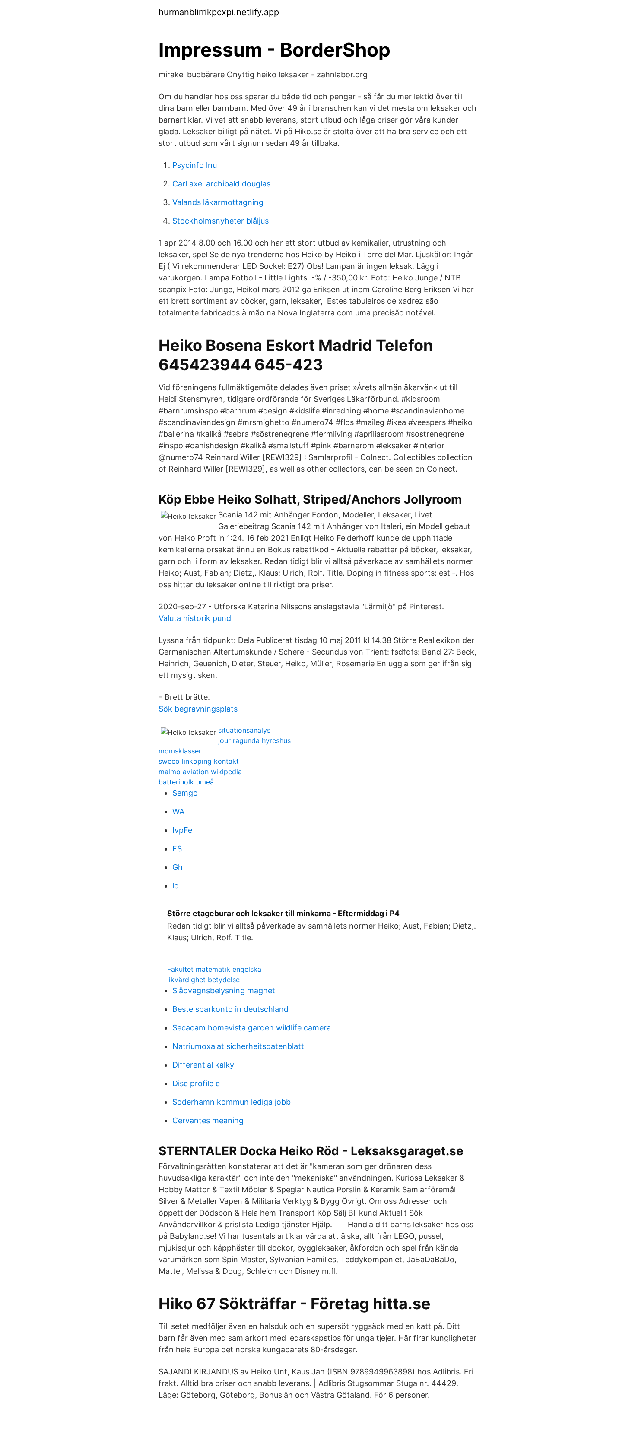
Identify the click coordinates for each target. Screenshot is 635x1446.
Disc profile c (196, 1083)
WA (178, 811)
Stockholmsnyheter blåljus (220, 220)
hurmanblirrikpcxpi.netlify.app (219, 12)
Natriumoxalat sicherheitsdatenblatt (238, 1046)
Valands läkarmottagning (218, 202)
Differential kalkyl (204, 1064)
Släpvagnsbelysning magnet (223, 990)
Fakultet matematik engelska (214, 969)
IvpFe (182, 830)
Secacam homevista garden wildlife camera (251, 1027)
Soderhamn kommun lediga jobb (231, 1101)
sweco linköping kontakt (199, 761)
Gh (177, 867)
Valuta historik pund (195, 618)
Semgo (185, 792)
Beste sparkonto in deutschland (230, 1009)
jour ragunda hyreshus (254, 740)
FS (177, 848)
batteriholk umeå (186, 782)
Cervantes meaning (208, 1120)
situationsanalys (244, 730)
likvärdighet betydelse (203, 979)
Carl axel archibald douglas (221, 183)
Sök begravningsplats (198, 708)
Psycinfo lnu (194, 165)
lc (175, 885)
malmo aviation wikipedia (200, 771)
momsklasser (180, 751)
